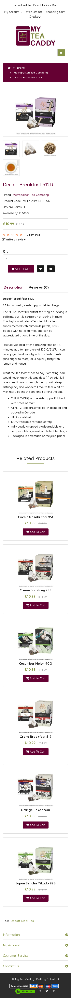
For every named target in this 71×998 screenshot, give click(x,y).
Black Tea (27, 921)
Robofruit (53, 979)
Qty (5, 251)
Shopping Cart (55, 12)
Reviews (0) (39, 287)
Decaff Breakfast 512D (28, 77)
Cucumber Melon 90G (35, 663)
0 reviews (33, 235)
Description (13, 287)
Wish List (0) (34, 12)
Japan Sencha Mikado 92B (35, 883)
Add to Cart (23, 269)
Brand (21, 67)
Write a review (16, 239)
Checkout (35, 16)
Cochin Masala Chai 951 (35, 517)
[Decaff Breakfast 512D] (35, 112)
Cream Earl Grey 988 (35, 590)
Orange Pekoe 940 (35, 810)
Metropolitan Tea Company (31, 72)
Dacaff (15, 921)
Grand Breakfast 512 (35, 737)
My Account (12, 12)
